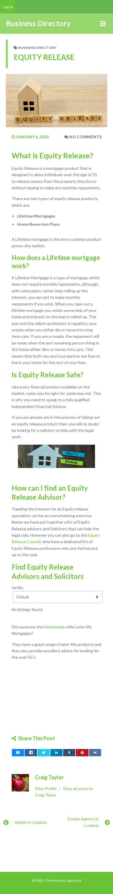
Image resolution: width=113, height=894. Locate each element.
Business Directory (37, 47)
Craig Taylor (49, 777)
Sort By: (17, 588)
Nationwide (54, 626)
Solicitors (69, 576)
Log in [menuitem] (7, 6)
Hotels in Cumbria (30, 822)
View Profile (46, 788)
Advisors (25, 576)
